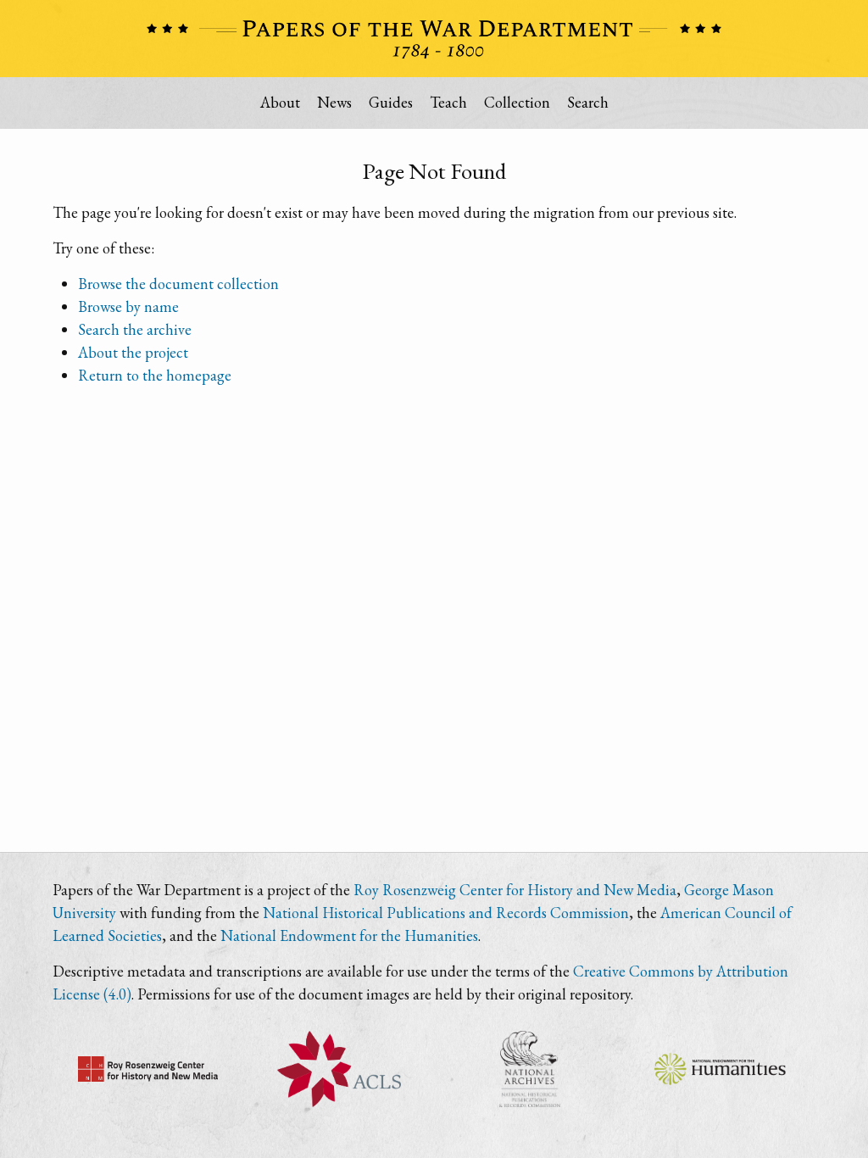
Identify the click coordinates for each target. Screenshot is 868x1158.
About (280, 102)
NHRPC (529, 1069)
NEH (720, 1069)
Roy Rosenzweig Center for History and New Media (514, 889)
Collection (517, 102)
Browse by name (128, 306)
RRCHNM (148, 1069)
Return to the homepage (154, 375)
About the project (133, 352)
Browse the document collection (178, 283)
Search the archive (135, 329)
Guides (391, 102)
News (334, 102)
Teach (448, 102)
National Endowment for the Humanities (349, 935)
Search (588, 102)
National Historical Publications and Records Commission (446, 912)
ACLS (339, 1069)
